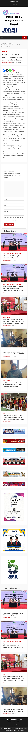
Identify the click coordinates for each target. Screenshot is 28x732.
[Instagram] (13, 70)
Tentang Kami (11, 721)
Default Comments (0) (9, 170)
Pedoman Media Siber (11, 719)
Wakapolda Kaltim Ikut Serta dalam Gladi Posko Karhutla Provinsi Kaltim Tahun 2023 (14, 154)
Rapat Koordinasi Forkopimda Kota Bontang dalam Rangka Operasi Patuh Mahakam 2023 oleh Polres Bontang (13, 146)
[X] (7, 70)
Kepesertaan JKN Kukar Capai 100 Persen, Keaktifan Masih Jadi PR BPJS (14, 338)
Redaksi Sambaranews (7, 62)
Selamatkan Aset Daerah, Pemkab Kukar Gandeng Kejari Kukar (14, 242)
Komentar (7, 180)
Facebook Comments (9, 171)
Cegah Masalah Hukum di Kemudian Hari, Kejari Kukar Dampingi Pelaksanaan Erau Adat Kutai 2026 (14, 273)
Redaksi (20, 719)
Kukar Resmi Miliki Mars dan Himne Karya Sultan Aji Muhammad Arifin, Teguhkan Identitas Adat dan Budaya (14, 402)
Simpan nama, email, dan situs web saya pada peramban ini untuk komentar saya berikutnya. (14, 219)
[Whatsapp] (10, 70)
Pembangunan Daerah (17, 253)
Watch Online (24, 37)
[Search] (19, 37)
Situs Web (6, 211)
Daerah (4, 51)
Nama (6, 199)
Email (5, 205)
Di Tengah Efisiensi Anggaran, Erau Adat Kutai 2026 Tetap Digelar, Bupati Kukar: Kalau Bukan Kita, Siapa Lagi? (14, 306)
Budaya (4, 317)
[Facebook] (4, 70)
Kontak (18, 721)
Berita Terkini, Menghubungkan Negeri (14, 20)
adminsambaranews (7, 260)
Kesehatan (9, 380)
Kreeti (14, 730)
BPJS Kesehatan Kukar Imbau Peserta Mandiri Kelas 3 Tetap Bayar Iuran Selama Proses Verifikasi (14, 369)
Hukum (9, 253)
